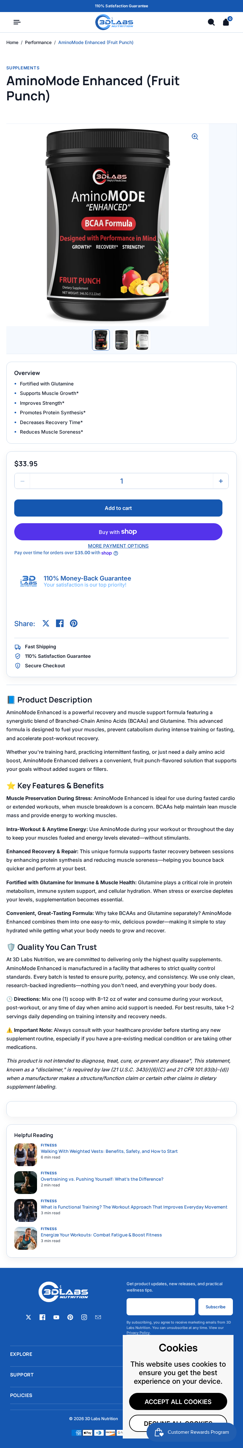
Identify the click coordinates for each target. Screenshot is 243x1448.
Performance (38, 42)
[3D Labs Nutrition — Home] (114, 22)
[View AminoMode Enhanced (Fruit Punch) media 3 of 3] (142, 340)
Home (12, 42)
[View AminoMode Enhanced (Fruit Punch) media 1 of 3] (101, 340)
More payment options (118, 545)
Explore (121, 1354)
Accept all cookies (178, 1402)
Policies (121, 1395)
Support (121, 1375)
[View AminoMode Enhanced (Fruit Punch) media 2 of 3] (121, 340)
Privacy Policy (138, 1333)
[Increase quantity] (220, 481)
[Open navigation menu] (17, 22)
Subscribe (216, 1306)
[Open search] (211, 22)
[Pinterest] (70, 1317)
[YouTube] (56, 1317)
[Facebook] (42, 1317)
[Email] (98, 1317)
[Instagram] (84, 1317)
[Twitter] (28, 1317)
